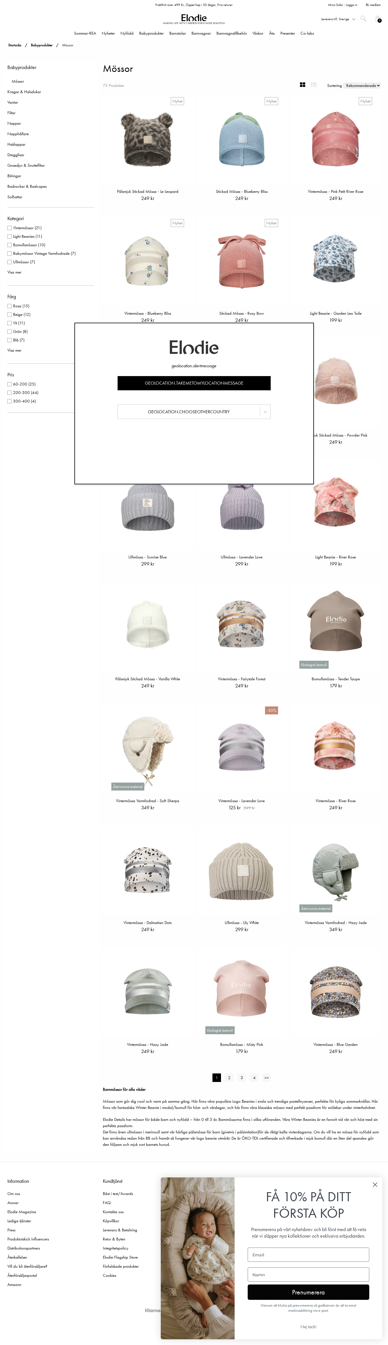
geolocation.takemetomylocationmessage (194, 383)
